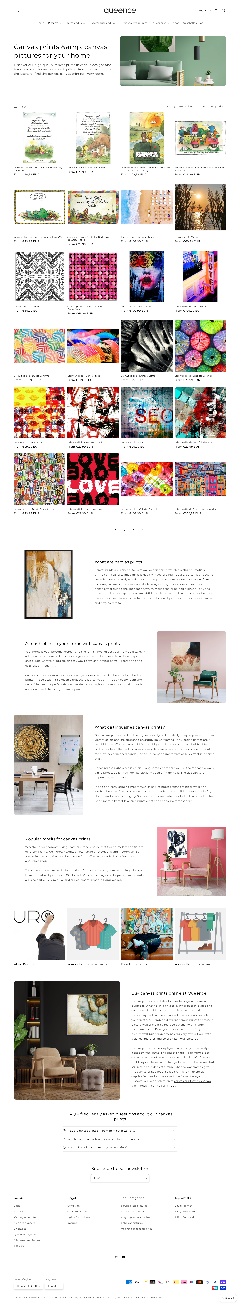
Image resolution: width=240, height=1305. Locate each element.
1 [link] (98, 529)
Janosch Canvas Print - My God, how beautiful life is (88, 238)
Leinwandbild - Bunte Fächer (84, 375)
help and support (24, 1222)
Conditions (74, 1205)
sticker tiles (103, 656)
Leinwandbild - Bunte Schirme (32, 375)
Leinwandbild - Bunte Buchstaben (34, 509)
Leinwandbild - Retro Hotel (190, 306)
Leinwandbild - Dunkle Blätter (138, 375)
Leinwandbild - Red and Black (85, 442)
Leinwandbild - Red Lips (28, 442)
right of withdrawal (79, 1217)
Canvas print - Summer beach (138, 237)
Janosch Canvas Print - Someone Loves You (39, 237)
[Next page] (142, 529)
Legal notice (155, 1297)
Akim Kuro (22, 964)
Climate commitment (27, 1240)
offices (178, 1010)
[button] (17, 10)
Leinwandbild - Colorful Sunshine (140, 509)
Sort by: (171, 106)
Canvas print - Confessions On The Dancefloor (87, 307)
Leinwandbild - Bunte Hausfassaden (196, 509)
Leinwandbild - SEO (132, 442)
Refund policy (61, 1297)
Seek (17, 1205)
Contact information (136, 1297)
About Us (19, 1211)
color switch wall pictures (180, 1038)
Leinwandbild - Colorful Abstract (193, 442)
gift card (19, 1245)
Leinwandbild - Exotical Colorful (193, 375)
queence (26, 1297)
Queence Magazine (25, 1234)
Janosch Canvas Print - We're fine (86, 167)
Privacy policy (78, 1297)
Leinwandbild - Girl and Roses (138, 306)
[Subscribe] (145, 1178)
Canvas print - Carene (26, 306)
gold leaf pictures (143, 1038)
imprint (72, 1222)
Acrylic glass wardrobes (135, 1217)
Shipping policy (115, 1297)
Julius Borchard (184, 1217)
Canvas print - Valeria (187, 237)
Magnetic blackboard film (137, 1228)
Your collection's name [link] (85, 964)
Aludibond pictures (132, 1211)
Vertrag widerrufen (25, 1217)
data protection (77, 1211)
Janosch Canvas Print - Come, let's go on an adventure (200, 169)
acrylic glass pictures (134, 1205)
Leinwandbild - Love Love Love (85, 509)
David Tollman (132, 964)
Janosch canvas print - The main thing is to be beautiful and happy (146, 169)
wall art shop (165, 1085)
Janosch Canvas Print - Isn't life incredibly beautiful (38, 169)
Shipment (20, 1228)
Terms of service (96, 1297)
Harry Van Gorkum (186, 1211)
